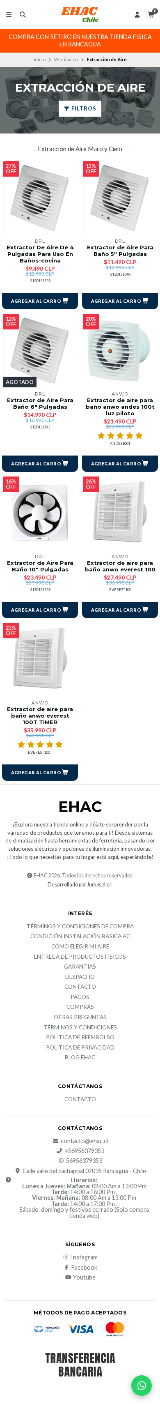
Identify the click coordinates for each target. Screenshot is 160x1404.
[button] (40, 301)
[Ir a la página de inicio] (80, 14)
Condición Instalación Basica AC (80, 936)
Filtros (83, 108)
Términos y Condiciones (80, 1028)
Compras (80, 1007)
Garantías (80, 967)
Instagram (84, 1257)
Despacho (80, 977)
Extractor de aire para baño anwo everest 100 (120, 566)
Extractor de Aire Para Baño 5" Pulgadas (120, 250)
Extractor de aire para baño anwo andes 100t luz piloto (120, 407)
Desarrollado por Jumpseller (79, 885)
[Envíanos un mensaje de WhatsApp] (141, 1385)
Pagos (80, 997)
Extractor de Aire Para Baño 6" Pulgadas (40, 403)
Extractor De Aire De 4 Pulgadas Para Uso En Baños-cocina (40, 254)
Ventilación (66, 59)
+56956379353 (84, 1151)
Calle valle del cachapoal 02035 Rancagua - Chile (84, 1171)
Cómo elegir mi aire (80, 947)
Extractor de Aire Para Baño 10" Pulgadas (40, 566)
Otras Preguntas (80, 1017)
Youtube (84, 1277)
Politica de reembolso (80, 1037)
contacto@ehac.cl (84, 1141)
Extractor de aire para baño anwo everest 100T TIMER (40, 715)
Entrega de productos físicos (80, 957)
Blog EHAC (80, 1058)
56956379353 (84, 1161)
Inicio (40, 59)
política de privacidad (80, 1048)
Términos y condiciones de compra (80, 927)
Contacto (80, 987)
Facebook (84, 1268)
